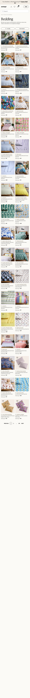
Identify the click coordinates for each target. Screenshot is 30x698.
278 (19, 423)
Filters (8, 28)
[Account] (11, 6)
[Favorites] (14, 6)
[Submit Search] (2, 11)
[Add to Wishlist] (3, 32)
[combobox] (15, 11)
